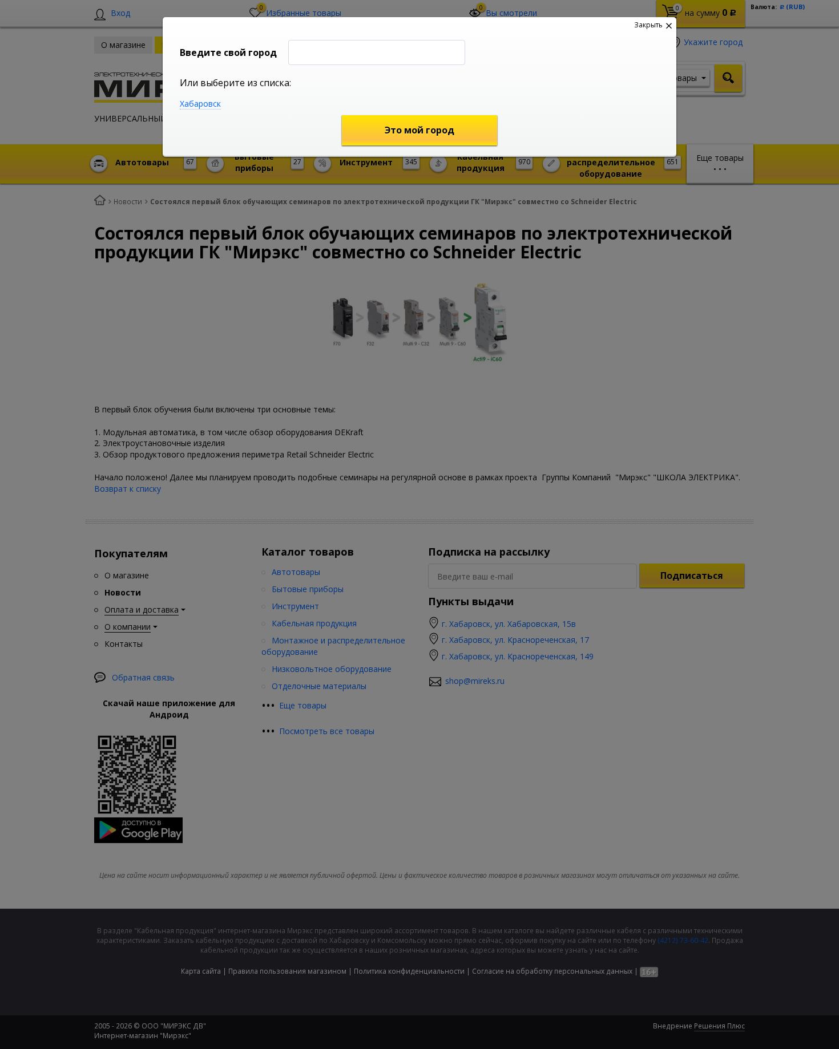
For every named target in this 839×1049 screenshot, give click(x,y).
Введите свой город (228, 52)
